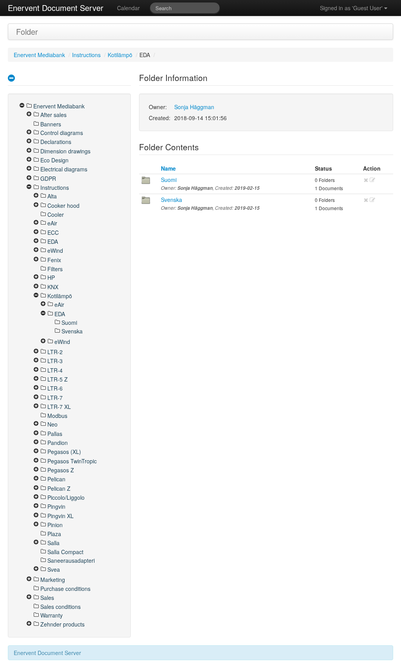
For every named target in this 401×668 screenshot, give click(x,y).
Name (168, 168)
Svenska (171, 199)
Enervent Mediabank (39, 55)
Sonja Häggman (194, 107)
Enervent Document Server (55, 7)
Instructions (86, 55)
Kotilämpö (120, 55)
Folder (27, 31)
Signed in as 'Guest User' (352, 8)
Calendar (128, 8)
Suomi (169, 180)
